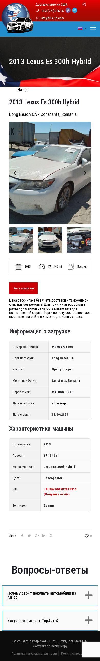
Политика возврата (74, 653)
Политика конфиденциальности (34, 653)
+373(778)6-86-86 (52, 11)
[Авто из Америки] (17, 30)
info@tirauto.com (52, 18)
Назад (22, 89)
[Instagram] (84, 4)
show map (59, 403)
